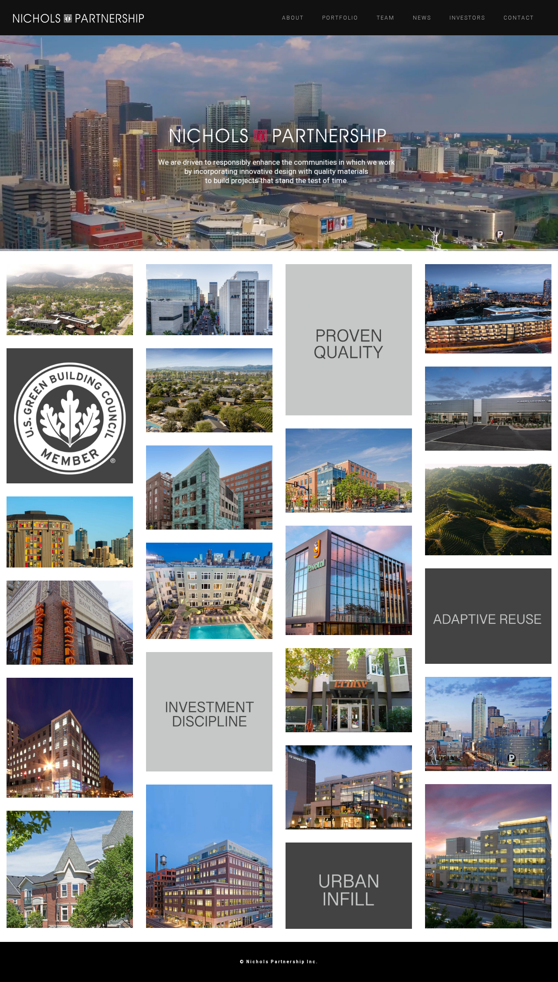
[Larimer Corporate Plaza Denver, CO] (70, 738)
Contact (519, 18)
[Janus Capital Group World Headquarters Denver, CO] (488, 856)
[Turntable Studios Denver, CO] (70, 531)
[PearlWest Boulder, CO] (349, 470)
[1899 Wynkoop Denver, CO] (209, 856)
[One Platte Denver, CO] (488, 308)
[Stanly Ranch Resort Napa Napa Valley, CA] (209, 390)
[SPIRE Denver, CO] (488, 724)
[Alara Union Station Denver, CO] (209, 591)
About (293, 18)
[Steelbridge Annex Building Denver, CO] (209, 487)
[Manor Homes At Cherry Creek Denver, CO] (70, 869)
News (422, 18)
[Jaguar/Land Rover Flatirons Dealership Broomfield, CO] (488, 409)
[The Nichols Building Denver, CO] (349, 580)
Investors (467, 18)
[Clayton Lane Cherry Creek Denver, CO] (349, 787)
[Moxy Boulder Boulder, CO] (70, 300)
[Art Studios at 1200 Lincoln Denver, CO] (209, 299)
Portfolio (340, 18)
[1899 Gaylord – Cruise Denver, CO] (349, 690)
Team (386, 18)
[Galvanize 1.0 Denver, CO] (70, 623)
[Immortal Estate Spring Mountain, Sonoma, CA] (488, 509)
